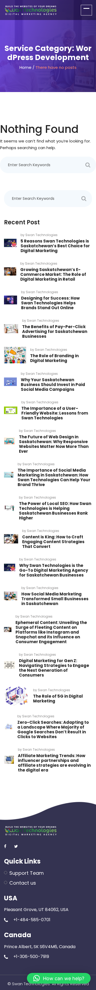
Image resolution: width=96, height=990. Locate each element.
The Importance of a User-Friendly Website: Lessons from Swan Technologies (54, 413)
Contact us (22, 883)
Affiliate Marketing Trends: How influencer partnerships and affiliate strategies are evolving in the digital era (54, 763)
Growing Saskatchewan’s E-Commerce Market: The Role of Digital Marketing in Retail (53, 274)
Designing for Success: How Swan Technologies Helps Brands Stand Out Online (50, 303)
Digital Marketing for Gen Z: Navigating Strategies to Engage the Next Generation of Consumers (54, 668)
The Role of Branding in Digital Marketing (54, 358)
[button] (59, 978)
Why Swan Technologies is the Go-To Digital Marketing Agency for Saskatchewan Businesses (53, 570)
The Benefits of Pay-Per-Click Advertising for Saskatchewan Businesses (54, 331)
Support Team (26, 873)
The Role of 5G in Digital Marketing (58, 698)
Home (25, 67)
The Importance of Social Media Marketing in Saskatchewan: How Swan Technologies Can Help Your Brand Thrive (54, 477)
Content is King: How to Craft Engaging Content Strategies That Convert (53, 541)
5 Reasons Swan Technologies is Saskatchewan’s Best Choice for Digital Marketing (55, 245)
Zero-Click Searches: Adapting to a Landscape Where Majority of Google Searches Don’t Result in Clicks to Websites (53, 729)
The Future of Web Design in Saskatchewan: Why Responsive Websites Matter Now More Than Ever (54, 444)
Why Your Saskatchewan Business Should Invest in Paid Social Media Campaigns (53, 384)
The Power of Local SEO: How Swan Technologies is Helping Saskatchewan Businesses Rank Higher (55, 511)
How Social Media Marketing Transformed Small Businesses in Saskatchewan (55, 598)
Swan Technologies (41, 235)
